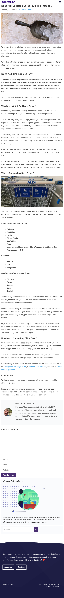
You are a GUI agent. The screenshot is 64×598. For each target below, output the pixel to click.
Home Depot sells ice (37, 367)
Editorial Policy (54, 584)
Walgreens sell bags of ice (15, 367)
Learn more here (42, 522)
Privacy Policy (42, 584)
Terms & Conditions (52, 587)
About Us (8, 567)
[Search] (36, 529)
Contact (21, 567)
